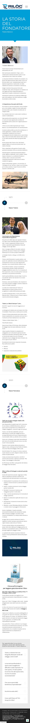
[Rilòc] (12, 6)
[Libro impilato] (15, 574)
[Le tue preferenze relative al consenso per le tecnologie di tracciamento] (27, 720)
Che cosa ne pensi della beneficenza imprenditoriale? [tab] (13, 683)
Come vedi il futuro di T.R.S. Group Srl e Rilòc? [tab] (12, 699)
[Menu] (26, 6)
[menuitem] (26, 6)
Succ (26, 202)
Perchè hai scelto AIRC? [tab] (11, 691)
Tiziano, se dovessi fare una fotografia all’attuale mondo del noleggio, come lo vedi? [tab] (13, 654)
